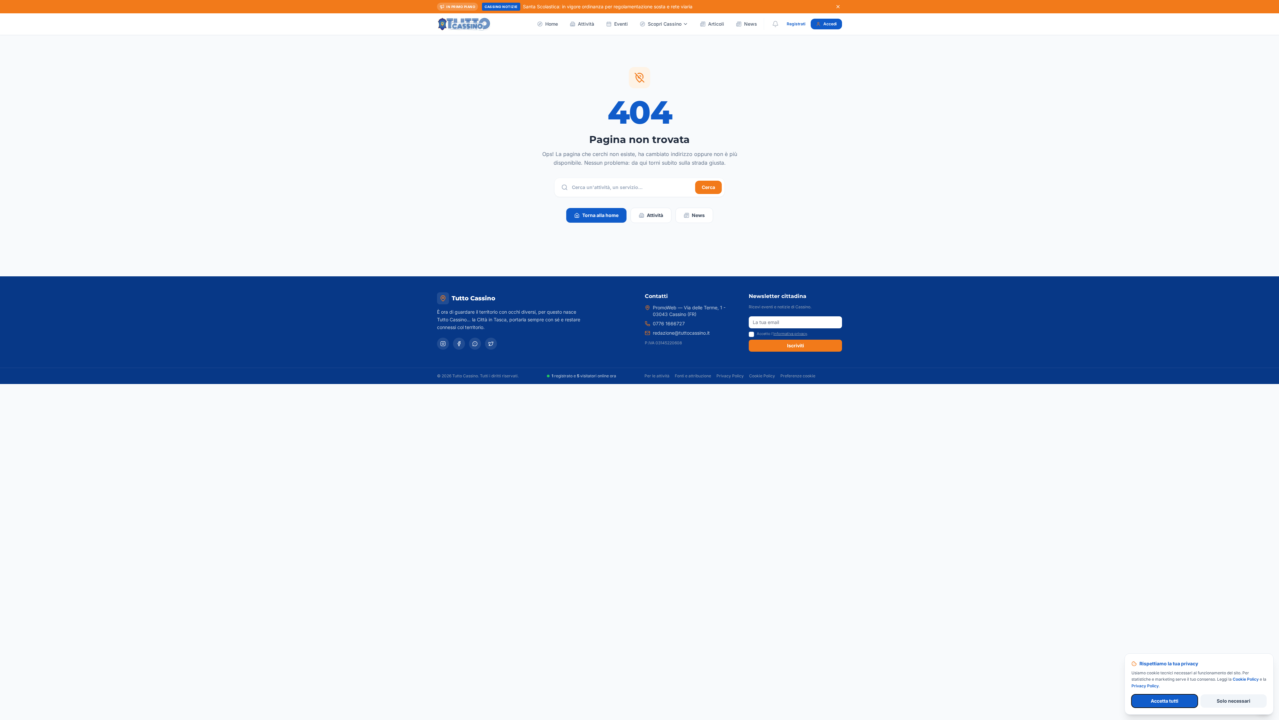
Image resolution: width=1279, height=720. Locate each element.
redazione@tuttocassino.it (681, 333)
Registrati (796, 23)
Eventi (621, 24)
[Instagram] (443, 344)
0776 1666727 (669, 323)
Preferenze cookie (797, 375)
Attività (586, 24)
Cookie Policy (762, 375)
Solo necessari (1233, 701)
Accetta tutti (1164, 701)
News (750, 24)
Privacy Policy (730, 375)
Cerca (708, 187)
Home (551, 24)
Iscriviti (795, 345)
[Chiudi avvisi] (838, 7)
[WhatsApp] (475, 344)
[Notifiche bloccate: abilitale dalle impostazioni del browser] (775, 24)
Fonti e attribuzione (693, 375)
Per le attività (656, 375)
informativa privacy (790, 333)
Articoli (716, 24)
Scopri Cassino (664, 24)
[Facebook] (459, 344)
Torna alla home (600, 215)
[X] (491, 344)
